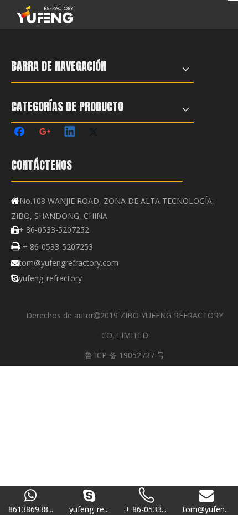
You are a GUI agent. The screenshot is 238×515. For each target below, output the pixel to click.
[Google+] (45, 132)
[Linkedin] (70, 132)
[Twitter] (95, 132)
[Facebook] (20, 132)
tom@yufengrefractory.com (68, 263)
